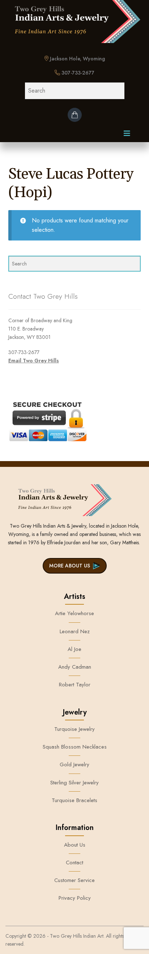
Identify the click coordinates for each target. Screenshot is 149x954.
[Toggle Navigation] (127, 135)
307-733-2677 (77, 72)
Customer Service (74, 880)
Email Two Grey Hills (33, 360)
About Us (74, 845)
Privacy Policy (75, 898)
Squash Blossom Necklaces (75, 747)
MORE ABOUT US (69, 565)
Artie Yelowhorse (74, 613)
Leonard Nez (75, 631)
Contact (74, 862)
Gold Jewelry (74, 764)
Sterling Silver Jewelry (74, 783)
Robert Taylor (74, 685)
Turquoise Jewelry (74, 729)
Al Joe (74, 649)
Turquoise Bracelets (74, 800)
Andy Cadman (74, 667)
